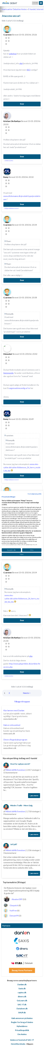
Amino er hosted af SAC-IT (22, 1040)
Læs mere (34, 795)
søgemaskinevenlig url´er (19, 388)
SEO (28, 70)
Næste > (26, 693)
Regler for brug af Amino (22, 1022)
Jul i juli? (13, 844)
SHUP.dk (22, 1012)
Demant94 (14, 916)
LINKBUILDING (9, 160)
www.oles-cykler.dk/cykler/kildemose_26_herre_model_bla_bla (21, 467)
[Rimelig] (9, 38)
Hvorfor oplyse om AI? (20, 764)
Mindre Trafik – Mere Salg (21, 805)
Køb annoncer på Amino (22, 1018)
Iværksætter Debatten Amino (14, 9)
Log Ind (35, 3)
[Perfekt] (6, 44)
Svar (22, 104)
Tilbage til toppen (22, 701)
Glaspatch (14, 905)
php (21, 63)
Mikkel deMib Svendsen (15, 770)
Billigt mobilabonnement (12, 208)
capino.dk (22, 992)
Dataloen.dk (22, 1008)
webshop (12, 54)
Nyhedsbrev (22, 1026)
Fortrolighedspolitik (34, 494)
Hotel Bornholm (18, 1044)
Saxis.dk (22, 988)
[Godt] (9, 41)
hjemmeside (8, 373)
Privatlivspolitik (22, 1030)
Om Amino (22, 1034)
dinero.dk (22, 996)
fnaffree (13, 910)
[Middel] (6, 41)
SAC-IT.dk (22, 1004)
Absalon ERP (17, 899)
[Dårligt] (6, 38)
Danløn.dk (22, 984)
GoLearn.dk (22, 1000)
